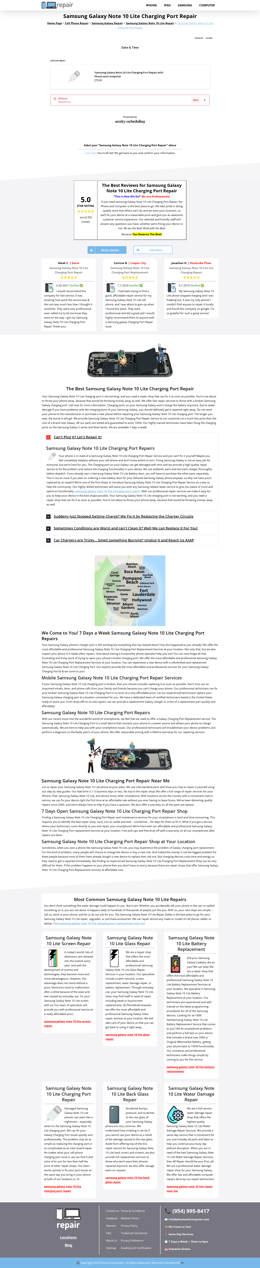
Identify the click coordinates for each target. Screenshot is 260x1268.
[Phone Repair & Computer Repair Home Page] (68, 1219)
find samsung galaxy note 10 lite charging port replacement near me (99, 923)
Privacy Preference (132, 1240)
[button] (130, 437)
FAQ (108, 1233)
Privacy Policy (129, 1225)
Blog (68, 1245)
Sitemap (111, 1248)
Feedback (112, 1218)
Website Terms (130, 1218)
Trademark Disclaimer (134, 1233)
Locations (68, 1237)
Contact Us (112, 1211)
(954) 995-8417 (190, 1210)
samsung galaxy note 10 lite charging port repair (107, 491)
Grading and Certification (136, 1248)
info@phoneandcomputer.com (189, 1219)
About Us (111, 1240)
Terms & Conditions (133, 1211)
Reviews (111, 1225)
